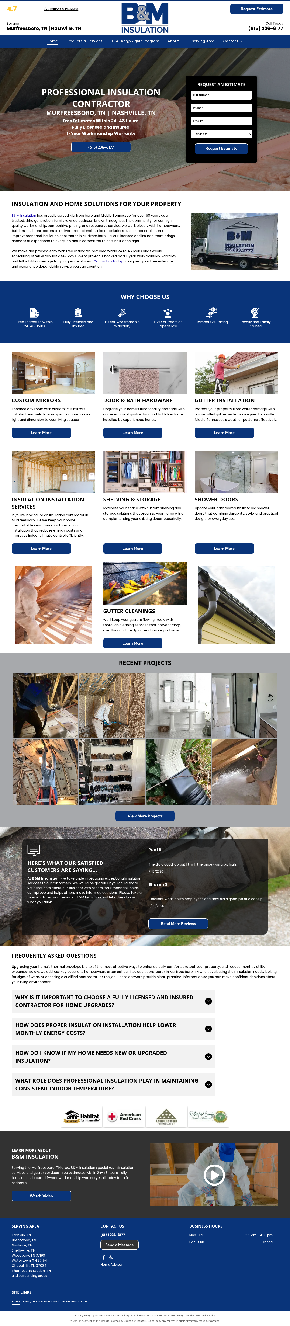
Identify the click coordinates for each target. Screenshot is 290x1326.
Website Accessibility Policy (200, 1315)
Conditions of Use (139, 1315)
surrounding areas (33, 1275)
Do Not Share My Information (111, 1315)
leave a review (59, 897)
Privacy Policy (82, 1315)
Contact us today (108, 261)
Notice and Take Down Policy (167, 1315)
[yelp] (111, 1258)
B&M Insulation (24, 215)
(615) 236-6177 (265, 28)
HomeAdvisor (111, 1264)
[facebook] (103, 1258)
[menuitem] (52, 41)
